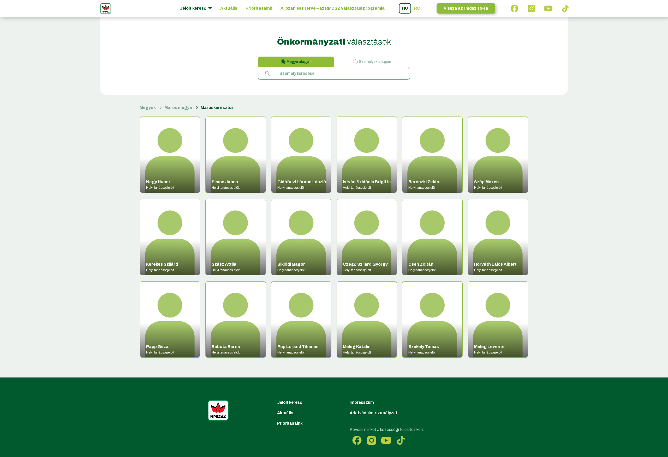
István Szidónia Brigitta (367, 182)
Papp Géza (157, 346)
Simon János (225, 182)
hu (405, 8)
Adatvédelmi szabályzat (373, 413)
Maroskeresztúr (217, 107)
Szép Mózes (486, 182)
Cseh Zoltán (420, 264)
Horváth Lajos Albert (495, 264)
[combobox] (334, 73)
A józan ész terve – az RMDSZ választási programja (333, 8)
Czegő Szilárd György (365, 264)
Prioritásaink (259, 8)
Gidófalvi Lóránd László (301, 182)
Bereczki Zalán (423, 182)
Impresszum (362, 402)
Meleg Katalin (357, 346)
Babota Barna (226, 346)
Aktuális (228, 8)
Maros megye (178, 107)
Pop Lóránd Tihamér (298, 346)
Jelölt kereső (289, 402)
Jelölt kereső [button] (193, 8)
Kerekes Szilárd (162, 264)
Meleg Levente (489, 346)
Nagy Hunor (158, 182)
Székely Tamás (423, 346)
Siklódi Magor (291, 264)
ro (417, 8)
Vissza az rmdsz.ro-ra (466, 8)
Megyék (148, 107)
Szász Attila (224, 264)
